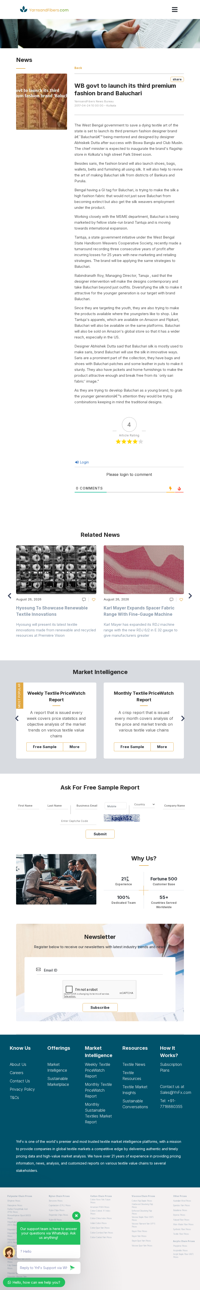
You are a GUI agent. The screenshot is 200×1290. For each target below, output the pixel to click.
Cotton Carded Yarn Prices (101, 1237)
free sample (45, 746)
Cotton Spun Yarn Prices (100, 1228)
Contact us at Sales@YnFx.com (175, 1089)
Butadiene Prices (180, 1210)
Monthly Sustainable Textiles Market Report (98, 1113)
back (78, 68)
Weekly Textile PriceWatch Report (97, 1070)
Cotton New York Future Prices (100, 1201)
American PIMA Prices (99, 1207)
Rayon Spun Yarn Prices (141, 1241)
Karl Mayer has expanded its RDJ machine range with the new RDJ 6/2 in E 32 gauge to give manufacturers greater (141, 630)
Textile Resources (131, 1075)
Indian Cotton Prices (98, 1223)
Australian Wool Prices (182, 1201)
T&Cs (14, 1097)
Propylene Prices (180, 1246)
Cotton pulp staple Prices (142, 1201)
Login (84, 462)
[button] (191, 598)
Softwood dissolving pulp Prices (142, 1212)
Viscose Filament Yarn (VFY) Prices (143, 1225)
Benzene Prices (55, 1201)
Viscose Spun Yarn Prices (142, 1245)
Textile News (133, 1064)
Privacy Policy (22, 1089)
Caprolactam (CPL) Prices (59, 1205)
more (75, 746)
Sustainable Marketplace (58, 1081)
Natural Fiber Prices (181, 1220)
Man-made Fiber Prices (183, 1224)
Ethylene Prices (13, 1201)
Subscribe (100, 1007)
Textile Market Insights (134, 1089)
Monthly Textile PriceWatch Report (98, 1090)
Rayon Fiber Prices (139, 1231)
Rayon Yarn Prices (139, 1236)
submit (100, 834)
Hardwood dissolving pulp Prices (142, 1205)
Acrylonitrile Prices (180, 1250)
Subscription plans (171, 1067)
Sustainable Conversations (135, 1103)
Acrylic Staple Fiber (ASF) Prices (183, 1255)
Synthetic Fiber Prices (182, 1229)
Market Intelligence (57, 1067)
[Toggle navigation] (175, 9)
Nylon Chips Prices (56, 1210)
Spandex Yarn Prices (181, 1205)
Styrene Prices (179, 1215)
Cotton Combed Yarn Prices (101, 1233)
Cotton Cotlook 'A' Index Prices (100, 1212)
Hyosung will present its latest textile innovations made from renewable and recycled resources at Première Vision (56, 630)
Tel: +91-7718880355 (171, 1103)
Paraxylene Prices (14, 1205)
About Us (18, 1064)
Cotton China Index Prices (101, 1218)
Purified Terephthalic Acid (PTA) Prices (17, 1210)
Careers (16, 1072)
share (177, 79)
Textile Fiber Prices (181, 1234)
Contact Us (20, 1080)
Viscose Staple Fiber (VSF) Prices (143, 1218)
